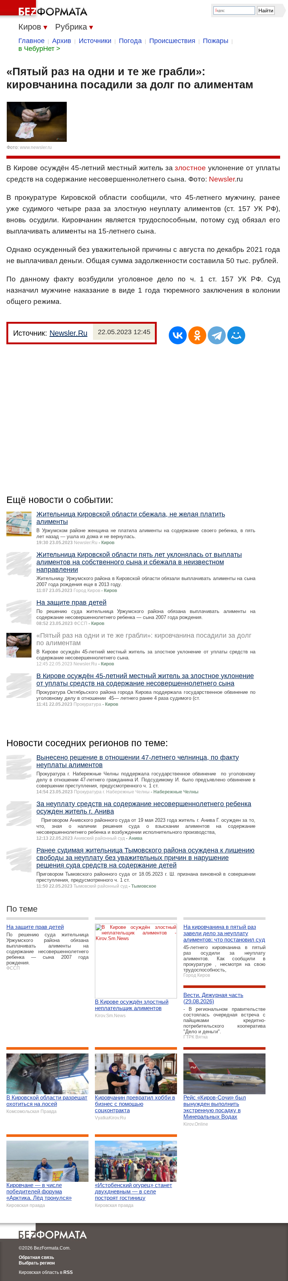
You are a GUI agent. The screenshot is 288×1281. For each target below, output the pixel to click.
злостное (190, 168)
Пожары (215, 41)
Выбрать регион (37, 1263)
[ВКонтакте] (178, 335)
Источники (95, 41)
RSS (68, 1272)
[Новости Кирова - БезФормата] (45, 9)
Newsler (222, 179)
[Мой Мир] (236, 335)
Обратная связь (36, 1257)
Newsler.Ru (68, 333)
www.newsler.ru (36, 147)
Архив (61, 41)
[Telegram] (217, 335)
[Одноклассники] (197, 335)
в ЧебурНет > (39, 48)
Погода (130, 41)
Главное (31, 41)
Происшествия (172, 41)
